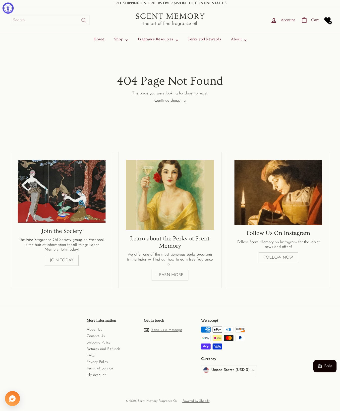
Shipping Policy (99, 342)
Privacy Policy (97, 362)
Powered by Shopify (196, 401)
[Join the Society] (62, 191)
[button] (327, 20)
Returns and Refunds (103, 349)
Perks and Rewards (204, 39)
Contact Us (96, 336)
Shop (119, 39)
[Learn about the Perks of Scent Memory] (170, 195)
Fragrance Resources (156, 39)
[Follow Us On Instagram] (278, 192)
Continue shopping (170, 101)
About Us (94, 330)
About (237, 39)
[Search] (84, 20)
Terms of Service (100, 368)
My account (96, 375)
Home (99, 39)
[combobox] (50, 20)
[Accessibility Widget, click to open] (8, 8)
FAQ (91, 355)
